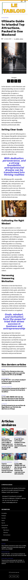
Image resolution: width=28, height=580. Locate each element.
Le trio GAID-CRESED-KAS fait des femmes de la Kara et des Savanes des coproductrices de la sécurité (13, 398)
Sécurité (4, 395)
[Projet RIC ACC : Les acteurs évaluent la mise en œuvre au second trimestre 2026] (20, 432)
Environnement (5, 378)
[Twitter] (12, 81)
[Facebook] (8, 81)
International (5, 17)
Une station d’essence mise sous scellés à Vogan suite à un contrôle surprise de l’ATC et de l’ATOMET (13, 373)
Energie (3, 369)
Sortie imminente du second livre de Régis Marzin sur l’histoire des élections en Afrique (13, 407)
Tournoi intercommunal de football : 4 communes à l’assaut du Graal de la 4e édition (14, 390)
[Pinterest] (15, 81)
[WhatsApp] (19, 81)
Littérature (4, 403)
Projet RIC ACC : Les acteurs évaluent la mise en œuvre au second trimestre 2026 (14, 381)
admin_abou (19, 39)
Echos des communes (7, 386)
